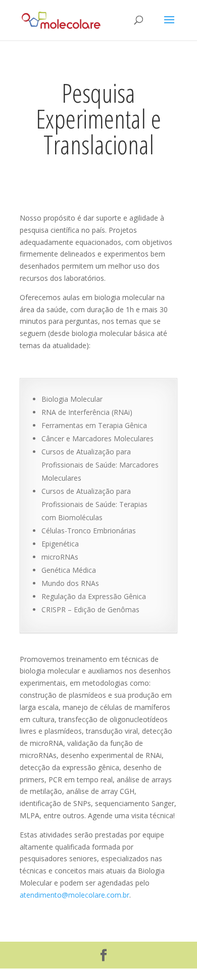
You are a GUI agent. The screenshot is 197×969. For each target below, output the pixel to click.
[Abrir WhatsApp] (172, 943)
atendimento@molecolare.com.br (74, 895)
